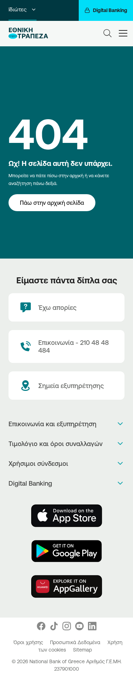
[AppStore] (66, 516)
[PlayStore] (66, 551)
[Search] (107, 33)
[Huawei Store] (66, 586)
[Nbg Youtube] (79, 626)
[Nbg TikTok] (54, 626)
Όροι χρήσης (28, 642)
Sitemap (82, 650)
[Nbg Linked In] (92, 626)
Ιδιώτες (18, 9)
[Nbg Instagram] (66, 626)
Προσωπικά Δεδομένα (76, 642)
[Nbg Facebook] (41, 626)
